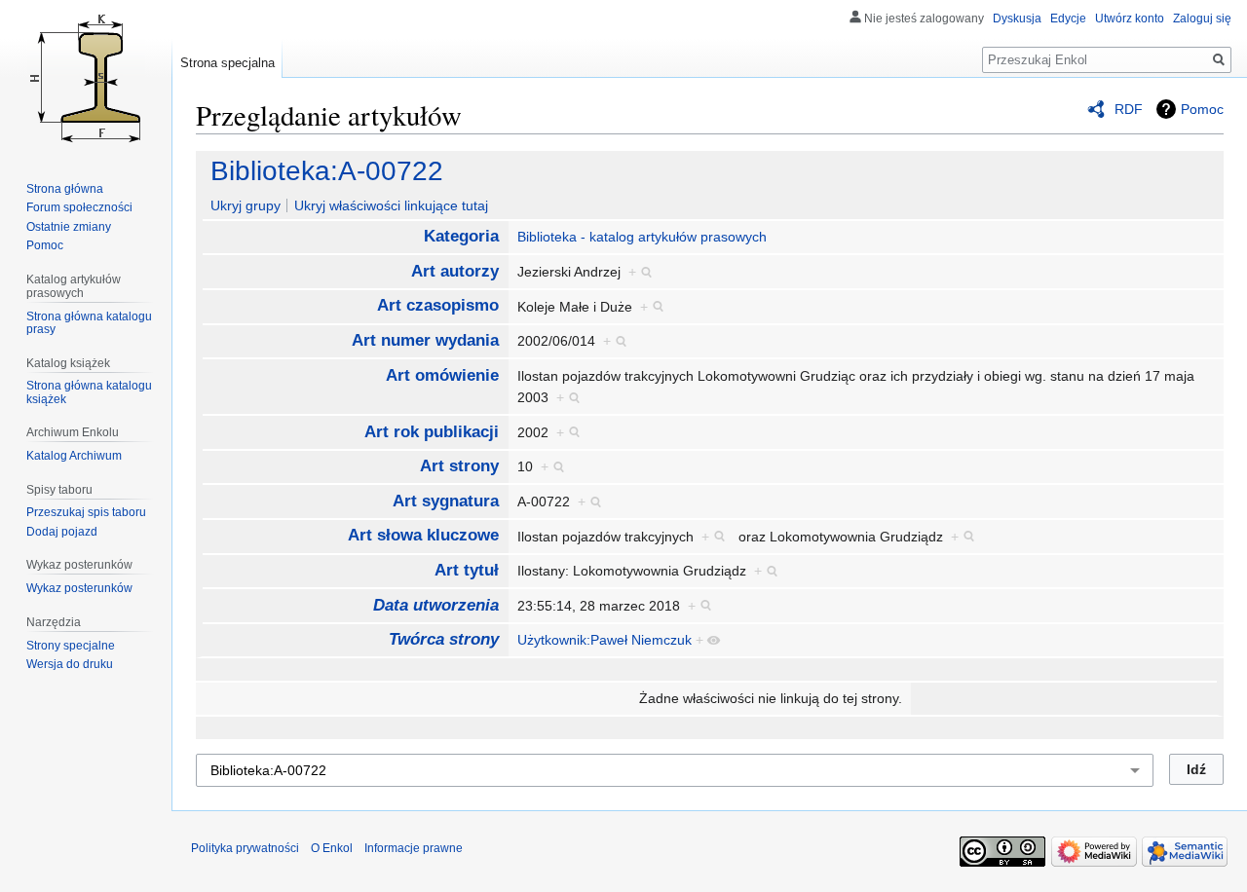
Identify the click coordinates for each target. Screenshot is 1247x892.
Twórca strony (444, 639)
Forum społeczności (79, 207)
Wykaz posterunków (79, 588)
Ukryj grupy (245, 205)
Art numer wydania (425, 340)
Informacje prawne (413, 848)
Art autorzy (455, 271)
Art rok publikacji (431, 432)
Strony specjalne (70, 645)
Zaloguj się (1202, 18)
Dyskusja (1017, 18)
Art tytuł (467, 570)
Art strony (459, 466)
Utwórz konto (1129, 18)
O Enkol (332, 848)
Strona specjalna (227, 63)
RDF (1129, 109)
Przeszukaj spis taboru (86, 512)
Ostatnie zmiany (68, 227)
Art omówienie (442, 375)
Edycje (1068, 18)
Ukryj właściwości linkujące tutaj (391, 205)
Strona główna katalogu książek (89, 392)
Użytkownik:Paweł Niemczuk (604, 640)
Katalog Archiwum (74, 456)
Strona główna (64, 189)
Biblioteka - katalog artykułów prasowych (642, 236)
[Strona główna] (86, 78)
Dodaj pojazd (61, 532)
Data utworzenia (436, 605)
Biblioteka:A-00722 (326, 171)
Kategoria (461, 236)
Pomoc (1202, 109)
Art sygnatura (446, 501)
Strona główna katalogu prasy (89, 323)
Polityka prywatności (245, 848)
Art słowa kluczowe (423, 535)
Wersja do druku (69, 664)
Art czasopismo (438, 305)
